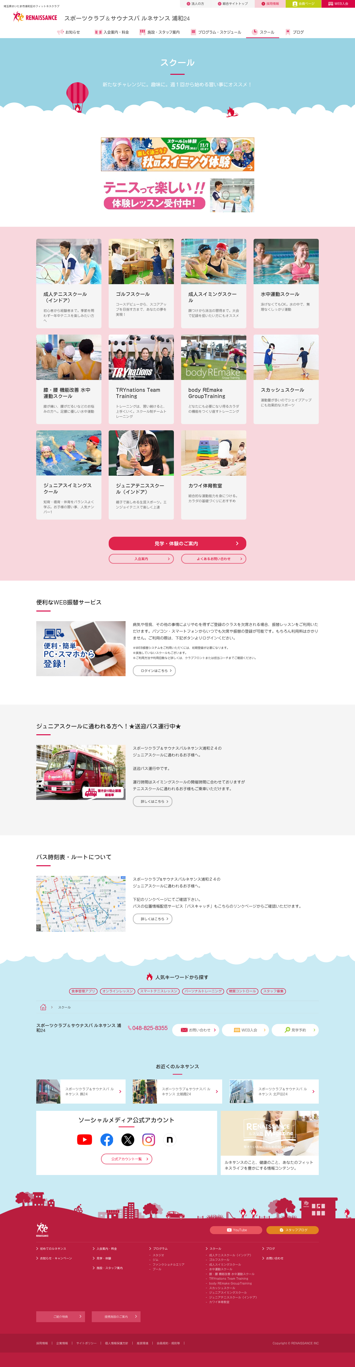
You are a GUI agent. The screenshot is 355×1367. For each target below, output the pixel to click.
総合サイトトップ (235, 3)
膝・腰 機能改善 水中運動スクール (232, 1273)
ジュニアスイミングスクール (228, 1292)
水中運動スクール (220, 1269)
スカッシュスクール (222, 1287)
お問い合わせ (200, 1030)
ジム (155, 1259)
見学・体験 (104, 1258)
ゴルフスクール (219, 1259)
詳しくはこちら (152, 801)
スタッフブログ (296, 1230)
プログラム (160, 1248)
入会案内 (141, 558)
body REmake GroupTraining (230, 1283)
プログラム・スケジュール (219, 32)
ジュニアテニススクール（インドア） (233, 1297)
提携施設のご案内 (116, 1316)
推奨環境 (142, 1343)
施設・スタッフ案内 (164, 32)
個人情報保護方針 (116, 1343)
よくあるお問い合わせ (214, 558)
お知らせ (72, 32)
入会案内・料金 (116, 32)
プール (157, 1269)
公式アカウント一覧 (126, 1159)
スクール (267, 32)
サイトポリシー (86, 1343)
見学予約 (298, 1030)
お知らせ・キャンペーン (56, 1258)
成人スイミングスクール (225, 1264)
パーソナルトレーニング (203, 991)
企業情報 (62, 1343)
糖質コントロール (242, 991)
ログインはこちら (154, 670)
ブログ (298, 32)
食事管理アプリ (83, 991)
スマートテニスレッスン (158, 991)
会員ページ (306, 3)
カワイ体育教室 (219, 1301)
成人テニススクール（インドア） (231, 1255)
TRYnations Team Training (228, 1278)
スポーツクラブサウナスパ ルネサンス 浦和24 (127, 18)
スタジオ (158, 1255)
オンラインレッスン (117, 991)
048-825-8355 (150, 1027)
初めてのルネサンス (53, 1248)
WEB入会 (341, 3)
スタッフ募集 (273, 991)
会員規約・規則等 (168, 1343)
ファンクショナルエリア (169, 1264)
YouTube (240, 1230)
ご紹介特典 (60, 1316)
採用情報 (272, 3)
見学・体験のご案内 (176, 543)
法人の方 (198, 3)
